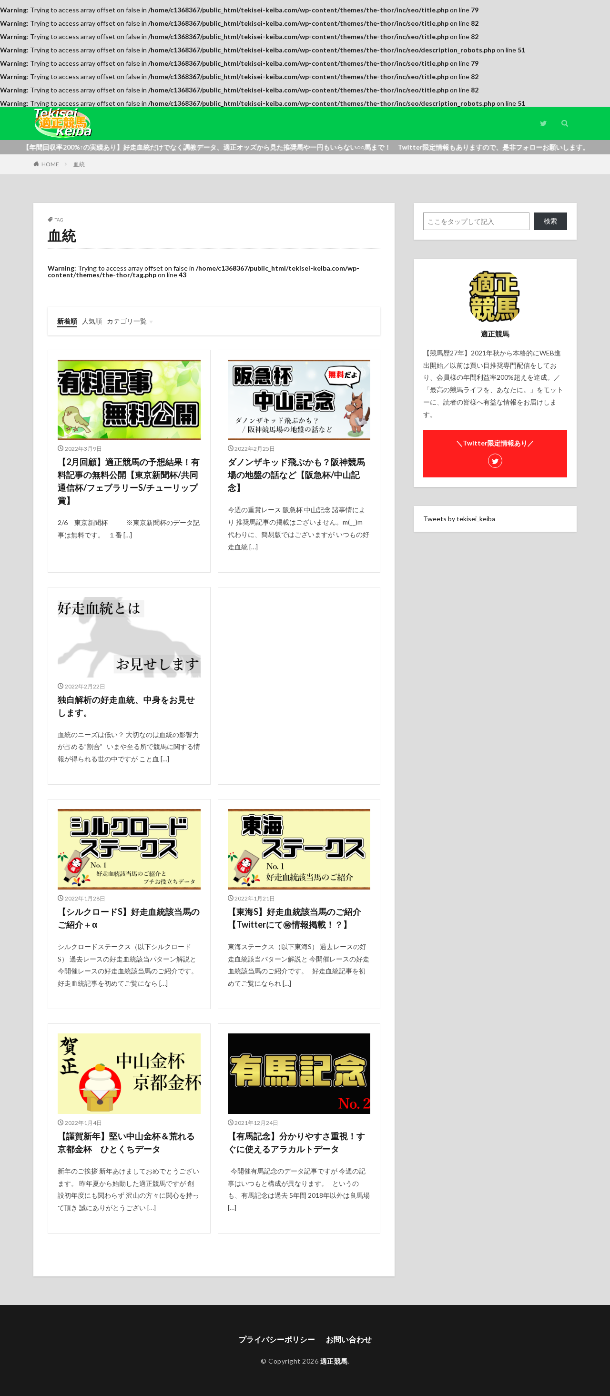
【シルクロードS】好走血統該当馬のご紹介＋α (129, 918)
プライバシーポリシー (277, 1339)
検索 (550, 221)
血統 (79, 164)
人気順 (92, 321)
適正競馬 (334, 1361)
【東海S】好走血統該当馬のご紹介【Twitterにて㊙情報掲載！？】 (294, 918)
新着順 (67, 321)
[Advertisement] (299, 655)
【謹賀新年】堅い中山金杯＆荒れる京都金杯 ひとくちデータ (126, 1142)
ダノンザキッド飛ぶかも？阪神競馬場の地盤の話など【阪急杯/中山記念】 (296, 474)
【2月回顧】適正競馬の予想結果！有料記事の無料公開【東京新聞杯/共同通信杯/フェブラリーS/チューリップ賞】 (129, 481)
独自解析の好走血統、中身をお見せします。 (126, 706)
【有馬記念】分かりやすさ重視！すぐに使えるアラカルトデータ (296, 1142)
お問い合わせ (349, 1339)
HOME (50, 164)
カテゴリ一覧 (127, 321)
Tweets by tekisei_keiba (459, 519)
